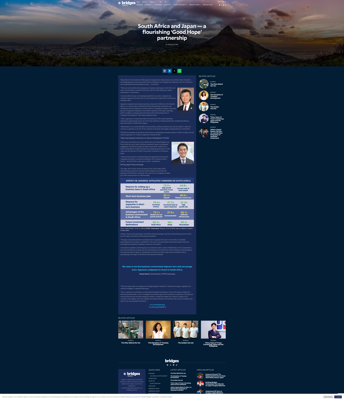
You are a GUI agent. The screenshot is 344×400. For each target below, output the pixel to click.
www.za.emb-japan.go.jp (157, 304)
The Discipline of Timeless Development (216, 96)
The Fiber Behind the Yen (216, 85)
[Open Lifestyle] (171, 5)
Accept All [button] (338, 397)
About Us (144, 2)
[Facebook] (219, 5)
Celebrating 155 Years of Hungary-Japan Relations (214, 392)
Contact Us (153, 2)
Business (213, 81)
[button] (165, 71)
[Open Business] (151, 5)
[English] (158, 2)
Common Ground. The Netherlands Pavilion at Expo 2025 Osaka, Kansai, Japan (215, 375)
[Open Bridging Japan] (200, 5)
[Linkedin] (223, 5)
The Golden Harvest (214, 107)
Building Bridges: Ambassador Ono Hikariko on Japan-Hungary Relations (215, 384)
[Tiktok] (225, 5)
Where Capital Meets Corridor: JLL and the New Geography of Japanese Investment (216, 134)
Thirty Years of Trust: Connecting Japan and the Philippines (217, 119)
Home (138, 2)
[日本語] (160, 2)
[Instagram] (221, 5)
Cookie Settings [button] (328, 397)
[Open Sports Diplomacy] (186, 5)
